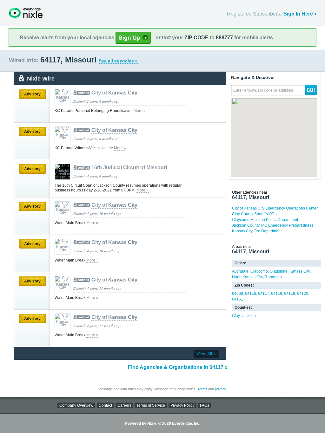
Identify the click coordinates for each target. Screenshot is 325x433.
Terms (202, 389)
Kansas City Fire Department (257, 231)
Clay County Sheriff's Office (255, 214)
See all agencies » (118, 60)
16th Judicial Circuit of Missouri (129, 167)
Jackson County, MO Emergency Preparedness (272, 225)
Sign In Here (298, 13)
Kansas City (299, 271)
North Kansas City (247, 277)
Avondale (240, 271)
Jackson (249, 315)
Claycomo (259, 271)
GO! (311, 90)
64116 (250, 293)
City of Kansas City (114, 92)
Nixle (26, 13)
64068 (237, 293)
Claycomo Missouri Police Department (265, 219)
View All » (206, 353)
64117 (263, 293)
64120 (302, 293)
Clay (236, 315)
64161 (237, 299)
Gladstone (279, 271)
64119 (289, 293)
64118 (276, 293)
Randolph (273, 277)
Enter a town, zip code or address (263, 90)
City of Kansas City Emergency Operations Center (275, 208)
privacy (220, 389)
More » (140, 110)
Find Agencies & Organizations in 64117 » (178, 367)
